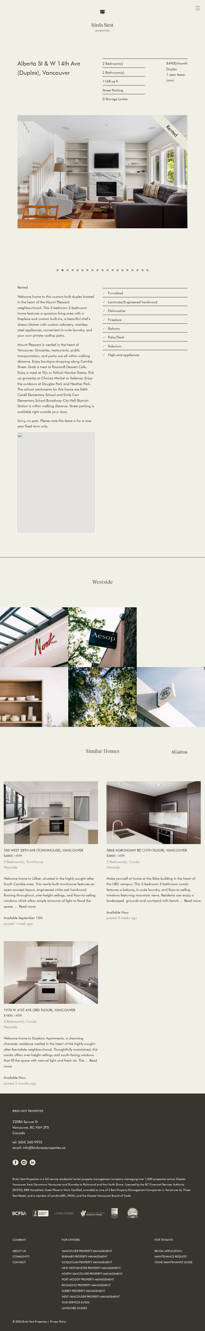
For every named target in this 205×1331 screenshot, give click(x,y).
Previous (24, 189)
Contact (19, 1262)
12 (113, 270)
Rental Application (168, 1251)
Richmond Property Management (86, 1285)
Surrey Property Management (83, 1291)
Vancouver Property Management (87, 1251)
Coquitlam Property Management (87, 1262)
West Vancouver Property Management (91, 1296)
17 (137, 270)
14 (123, 270)
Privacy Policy (58, 1321)
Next (181, 189)
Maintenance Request (170, 1256)
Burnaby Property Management (85, 1256)
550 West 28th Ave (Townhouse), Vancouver (43, 852)
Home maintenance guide (173, 1262)
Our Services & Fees (76, 1302)
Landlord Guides (74, 1308)
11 (107, 270)
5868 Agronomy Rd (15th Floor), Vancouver (146, 852)
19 (147, 270)
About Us (19, 1251)
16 (133, 270)
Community (21, 1256)
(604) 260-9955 (30, 1142)
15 (127, 270)
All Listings (180, 751)
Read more (27, 906)
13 (117, 270)
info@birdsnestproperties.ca (44, 1147)
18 (143, 270)
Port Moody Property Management (88, 1279)
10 (103, 270)
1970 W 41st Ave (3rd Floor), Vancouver (39, 1012)
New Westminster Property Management (91, 1268)
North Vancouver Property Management (92, 1273)
